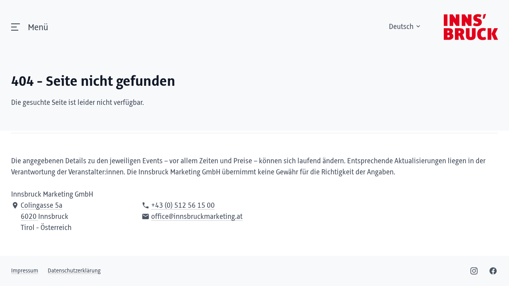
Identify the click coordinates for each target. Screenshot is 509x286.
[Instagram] (474, 271)
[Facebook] (493, 271)
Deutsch (401, 27)
